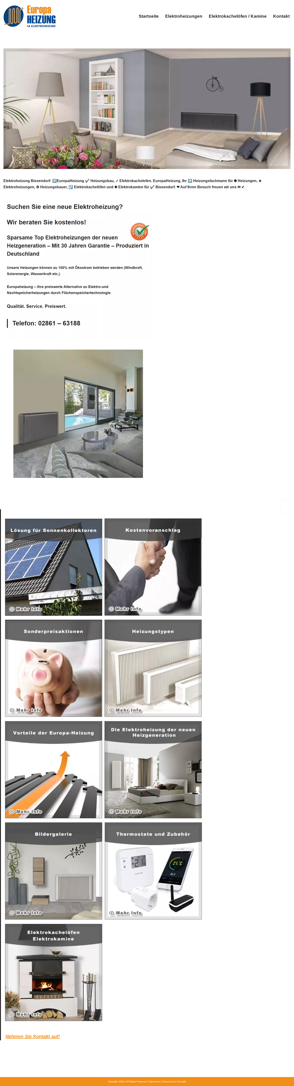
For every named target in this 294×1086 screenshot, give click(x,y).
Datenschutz (169, 1081)
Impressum (154, 1081)
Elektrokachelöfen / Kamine (238, 16)
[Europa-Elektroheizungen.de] (29, 16)
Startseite (149, 16)
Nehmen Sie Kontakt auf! (33, 1036)
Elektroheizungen (183, 16)
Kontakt (281, 16)
